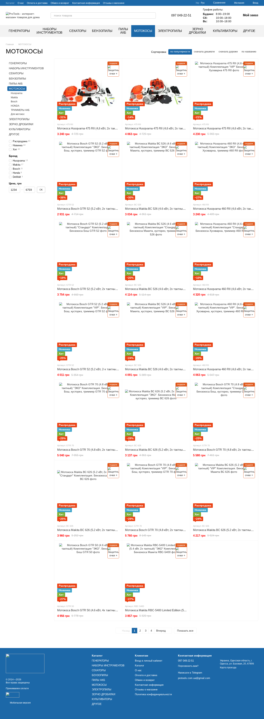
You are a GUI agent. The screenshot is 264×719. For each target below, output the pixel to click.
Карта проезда (228, 667)
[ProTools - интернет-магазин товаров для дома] (25, 663)
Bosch (14, 101)
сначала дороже (228, 51)
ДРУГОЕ (249, 30)
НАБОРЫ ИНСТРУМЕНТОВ (49, 30)
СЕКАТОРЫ (77, 30)
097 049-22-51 (181, 15)
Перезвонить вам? (188, 666)
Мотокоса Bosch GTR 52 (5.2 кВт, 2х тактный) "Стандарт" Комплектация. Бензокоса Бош (116, 289)
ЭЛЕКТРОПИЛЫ (170, 30)
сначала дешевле (204, 51)
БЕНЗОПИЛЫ (102, 30)
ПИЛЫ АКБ (123, 30)
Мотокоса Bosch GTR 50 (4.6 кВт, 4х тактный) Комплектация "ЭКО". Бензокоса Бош (113, 610)
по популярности (180, 51)
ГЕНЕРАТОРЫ (19, 30)
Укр (197, 3)
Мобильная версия (20, 702)
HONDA (15, 105)
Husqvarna (16, 93)
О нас (21, 3)
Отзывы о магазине (113, 3)
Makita (14, 97)
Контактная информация (86, 3)
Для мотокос (18, 114)
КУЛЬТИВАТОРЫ (225, 30)
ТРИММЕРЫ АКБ (20, 110)
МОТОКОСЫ (143, 30)
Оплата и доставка (37, 3)
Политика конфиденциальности (153, 694)
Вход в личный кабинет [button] (148, 660)
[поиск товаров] (153, 15)
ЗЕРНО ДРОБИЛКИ (197, 30)
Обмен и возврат (60, 3)
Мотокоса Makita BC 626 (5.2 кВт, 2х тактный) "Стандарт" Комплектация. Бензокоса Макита (118, 530)
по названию (249, 51)
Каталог (10, 3)
